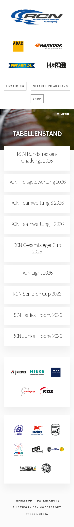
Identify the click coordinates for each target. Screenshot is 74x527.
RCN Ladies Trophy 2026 (37, 314)
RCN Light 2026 (37, 272)
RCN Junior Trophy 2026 (37, 335)
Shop (37, 98)
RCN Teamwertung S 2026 (37, 202)
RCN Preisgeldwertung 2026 (37, 181)
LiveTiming (15, 86)
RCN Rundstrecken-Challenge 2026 (37, 157)
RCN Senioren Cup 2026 (37, 293)
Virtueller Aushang (50, 86)
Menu (65, 114)
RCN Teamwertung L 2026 (37, 223)
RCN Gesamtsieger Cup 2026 (37, 248)
